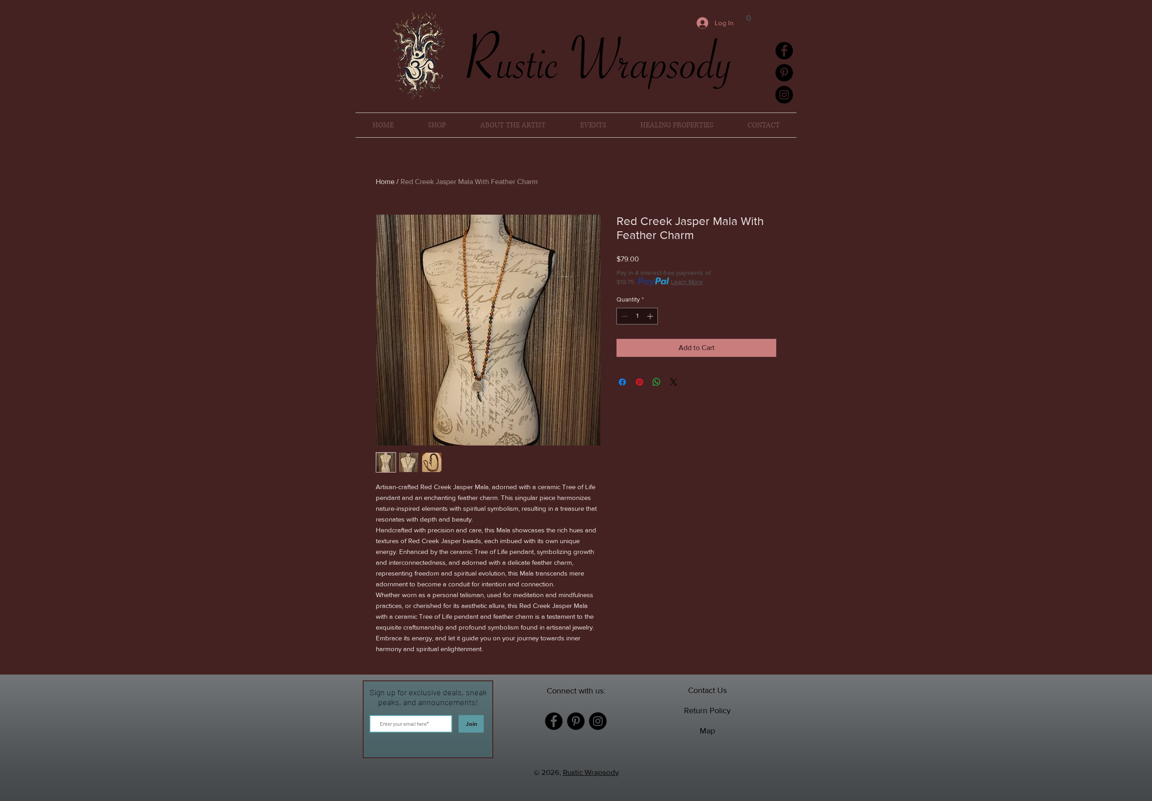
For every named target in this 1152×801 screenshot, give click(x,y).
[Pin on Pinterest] (639, 382)
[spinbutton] (637, 316)
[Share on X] (673, 382)
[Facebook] (784, 50)
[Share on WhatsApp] (656, 382)
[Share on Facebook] (622, 382)
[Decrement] (623, 316)
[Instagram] (784, 95)
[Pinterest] (784, 72)
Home (385, 181)
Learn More (687, 281)
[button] (749, 22)
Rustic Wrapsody (591, 772)
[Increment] (651, 316)
